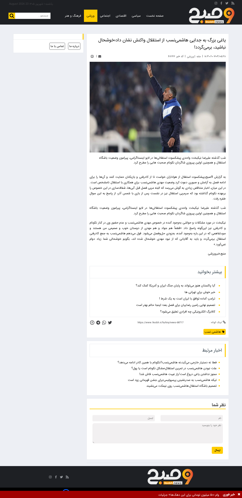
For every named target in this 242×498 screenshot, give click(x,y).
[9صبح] (211, 16)
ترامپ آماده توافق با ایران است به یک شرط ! (187, 299)
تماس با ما (57, 46)
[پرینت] (92, 56)
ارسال (217, 450)
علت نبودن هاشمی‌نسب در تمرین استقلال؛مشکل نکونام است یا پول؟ (174, 368)
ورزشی (91, 15)
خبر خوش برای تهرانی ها (200, 292)
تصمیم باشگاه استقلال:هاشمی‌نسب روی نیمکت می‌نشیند (181, 386)
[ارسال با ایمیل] (99, 56)
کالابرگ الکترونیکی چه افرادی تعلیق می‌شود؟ (187, 312)
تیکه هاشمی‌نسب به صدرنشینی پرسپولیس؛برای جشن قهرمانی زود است (172, 380)
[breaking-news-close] (239, 494)
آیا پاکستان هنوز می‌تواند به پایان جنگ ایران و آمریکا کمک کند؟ (175, 286)
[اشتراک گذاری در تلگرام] (98, 323)
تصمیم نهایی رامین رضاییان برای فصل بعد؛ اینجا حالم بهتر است (175, 305)
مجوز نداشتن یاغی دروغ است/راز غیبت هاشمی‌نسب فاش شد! (178, 374)
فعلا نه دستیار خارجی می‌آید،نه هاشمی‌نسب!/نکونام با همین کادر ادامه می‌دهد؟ (167, 362)
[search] (12, 16)
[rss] (232, 4)
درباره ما (74, 46)
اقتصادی (121, 15)
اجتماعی (105, 15)
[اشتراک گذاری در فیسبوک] (92, 322)
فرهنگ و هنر (73, 15)
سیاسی (136, 15)
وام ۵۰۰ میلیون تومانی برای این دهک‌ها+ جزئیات (188, 495)
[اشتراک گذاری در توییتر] (110, 323)
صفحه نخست (155, 15)
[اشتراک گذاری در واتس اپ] (104, 322)
